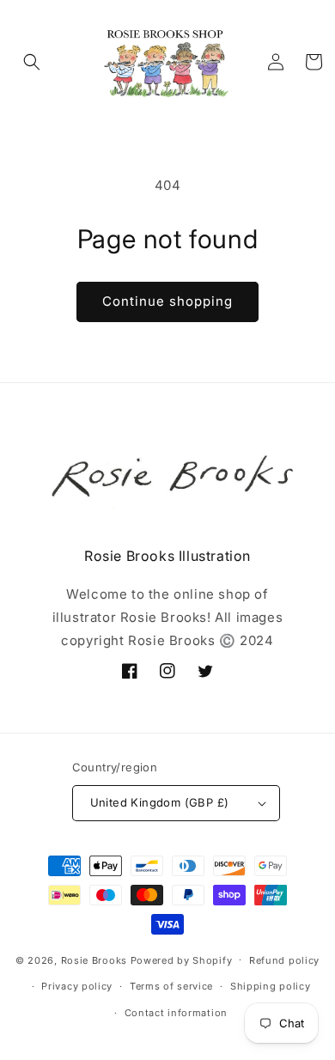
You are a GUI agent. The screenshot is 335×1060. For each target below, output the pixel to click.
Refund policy (284, 960)
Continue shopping (167, 301)
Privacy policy (77, 986)
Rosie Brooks (94, 959)
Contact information (176, 1013)
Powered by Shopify (182, 959)
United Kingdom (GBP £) (159, 802)
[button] (32, 62)
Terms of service (171, 986)
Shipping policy (270, 986)
